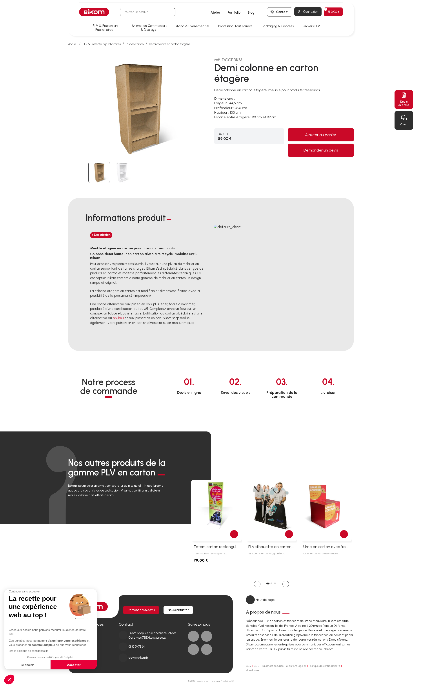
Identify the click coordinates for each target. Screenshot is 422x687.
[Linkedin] (206, 636)
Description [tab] (102, 235)
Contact (282, 12)
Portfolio (233, 13)
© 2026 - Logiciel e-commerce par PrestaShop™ (211, 681)
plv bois (118, 318)
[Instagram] (206, 649)
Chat (403, 124)
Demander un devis (321, 150)
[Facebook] (193, 636)
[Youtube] (193, 649)
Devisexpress (403, 103)
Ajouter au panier (320, 134)
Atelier (215, 13)
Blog (251, 13)
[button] (257, 584)
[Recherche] (171, 12)
